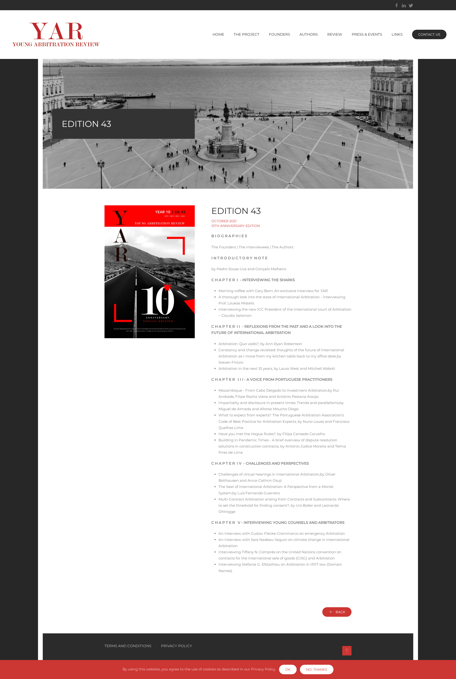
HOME (218, 34)
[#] (347, 650)
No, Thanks (316, 669)
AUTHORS (308, 34)
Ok (287, 669)
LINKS (397, 34)
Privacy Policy (176, 646)
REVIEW (334, 34)
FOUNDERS (279, 34)
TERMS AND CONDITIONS (127, 646)
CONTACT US (429, 34)
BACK (340, 612)
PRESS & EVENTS (367, 34)
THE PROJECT (246, 34)
